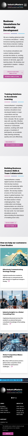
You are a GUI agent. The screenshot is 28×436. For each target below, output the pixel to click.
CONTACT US (3, 422)
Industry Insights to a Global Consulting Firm (14, 318)
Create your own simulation (13, 72)
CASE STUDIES (4, 410)
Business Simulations (12, 76)
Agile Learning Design (13, 145)
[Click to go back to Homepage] (12, 5)
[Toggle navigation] (25, 5)
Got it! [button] (8, 433)
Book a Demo (10, 222)
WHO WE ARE (20, 410)
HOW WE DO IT (20, 408)
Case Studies (10, 226)
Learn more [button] (5, 430)
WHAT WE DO (20, 406)
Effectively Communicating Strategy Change (13, 275)
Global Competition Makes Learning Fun (13, 360)
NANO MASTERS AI (5, 412)
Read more (9, 142)
